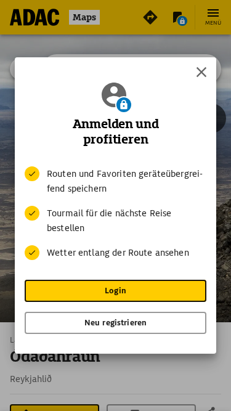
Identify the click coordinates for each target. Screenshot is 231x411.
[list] (115, 213)
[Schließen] (201, 72)
